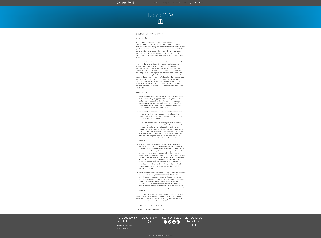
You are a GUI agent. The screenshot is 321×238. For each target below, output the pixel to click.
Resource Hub (176, 3)
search (195, 3)
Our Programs (165, 3)
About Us (156, 3)
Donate (201, 3)
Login (190, 3)
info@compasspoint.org (124, 225)
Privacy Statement (122, 229)
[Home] (125, 2)
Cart (185, 3)
